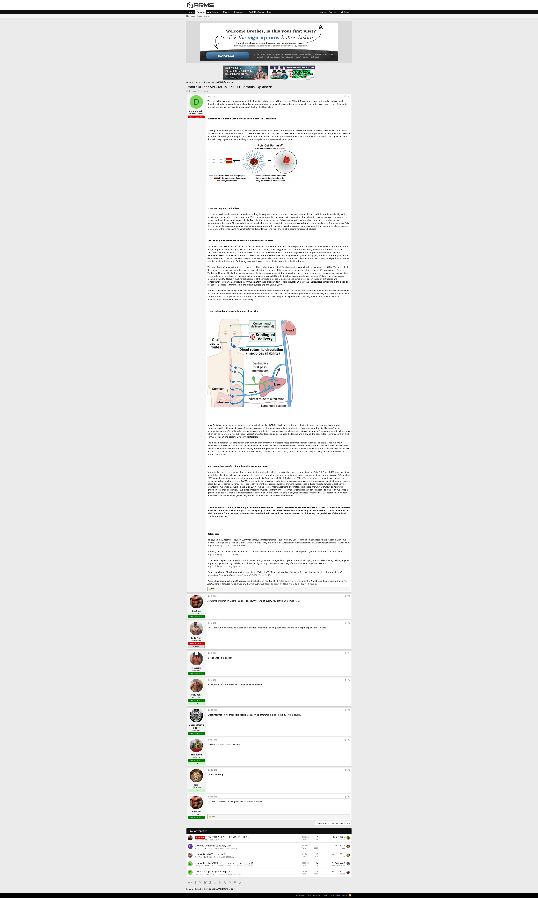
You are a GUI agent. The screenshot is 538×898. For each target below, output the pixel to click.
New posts (190, 16)
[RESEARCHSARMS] (292, 72)
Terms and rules (313, 895)
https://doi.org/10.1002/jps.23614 (224, 554)
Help (338, 895)
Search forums (203, 16)
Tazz (343, 848)
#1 (349, 96)
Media (226, 12)
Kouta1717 (199, 848)
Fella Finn (198, 857)
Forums (200, 12)
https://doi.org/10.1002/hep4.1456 (253, 575)
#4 (349, 653)
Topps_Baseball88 (338, 865)
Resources (239, 12)
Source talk (219, 840)
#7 (349, 740)
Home (191, 12)
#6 (349, 710)
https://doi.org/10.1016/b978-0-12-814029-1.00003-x (289, 583)
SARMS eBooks (256, 12)
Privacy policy (328, 895)
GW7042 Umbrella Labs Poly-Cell (213, 845)
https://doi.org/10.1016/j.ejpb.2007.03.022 (228, 566)
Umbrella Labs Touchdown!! (210, 854)
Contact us (300, 895)
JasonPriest (199, 840)
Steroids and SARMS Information (227, 848)
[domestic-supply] (245, 72)
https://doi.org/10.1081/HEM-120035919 (227, 545)
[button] (220, 12)
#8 (349, 770)
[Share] (345, 96)
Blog (268, 12)
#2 (349, 596)
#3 (349, 623)
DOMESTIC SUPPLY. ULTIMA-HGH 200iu (227, 837)
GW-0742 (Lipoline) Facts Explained (214, 871)
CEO (343, 839)
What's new (212, 12)
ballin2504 (341, 874)
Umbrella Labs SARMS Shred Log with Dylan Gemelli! (224, 863)
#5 (349, 680)
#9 (349, 797)
